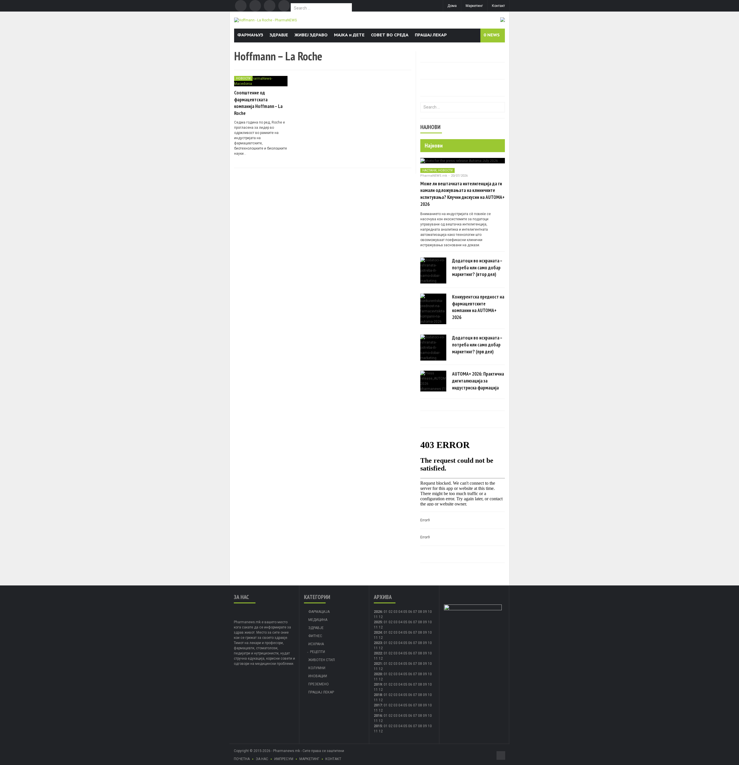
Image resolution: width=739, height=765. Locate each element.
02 (391, 612)
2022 (378, 653)
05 (405, 612)
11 (376, 627)
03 (395, 612)
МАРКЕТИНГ (309, 759)
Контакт (498, 6)
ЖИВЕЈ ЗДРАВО (311, 35)
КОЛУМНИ (316, 668)
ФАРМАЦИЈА (319, 612)
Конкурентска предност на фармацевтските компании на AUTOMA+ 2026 (478, 307)
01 (386, 612)
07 (415, 612)
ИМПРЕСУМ (283, 759)
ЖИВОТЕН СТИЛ (321, 660)
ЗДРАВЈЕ (279, 35)
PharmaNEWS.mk (433, 176)
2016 (378, 716)
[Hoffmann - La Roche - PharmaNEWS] (265, 20)
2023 (378, 643)
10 (430, 622)
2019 (378, 684)
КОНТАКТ (333, 759)
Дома (452, 6)
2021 (378, 664)
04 (400, 612)
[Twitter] (255, 6)
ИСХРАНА (316, 644)
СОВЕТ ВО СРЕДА (389, 35)
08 (420, 622)
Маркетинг (474, 6)
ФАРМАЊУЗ (250, 35)
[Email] (269, 6)
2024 (378, 632)
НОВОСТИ (243, 78)
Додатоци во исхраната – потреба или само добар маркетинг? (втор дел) (477, 268)
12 (381, 627)
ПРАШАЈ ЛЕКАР (431, 35)
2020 (378, 674)
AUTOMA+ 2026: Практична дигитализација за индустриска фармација (478, 381)
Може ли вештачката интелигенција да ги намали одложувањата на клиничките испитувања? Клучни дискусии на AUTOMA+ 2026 (462, 193)
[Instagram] (284, 6)
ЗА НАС (262, 759)
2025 (378, 622)
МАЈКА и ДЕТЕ (349, 35)
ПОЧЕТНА (242, 759)
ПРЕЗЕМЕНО (318, 684)
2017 (378, 705)
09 (425, 622)
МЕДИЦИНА (317, 620)
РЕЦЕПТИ (317, 652)
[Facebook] (241, 6)
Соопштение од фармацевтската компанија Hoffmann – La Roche (258, 102)
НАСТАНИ (429, 170)
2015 (378, 726)
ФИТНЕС (315, 636)
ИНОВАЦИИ (317, 676)
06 (410, 612)
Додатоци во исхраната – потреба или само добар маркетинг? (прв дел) (477, 345)
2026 (378, 612)
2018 (378, 695)
